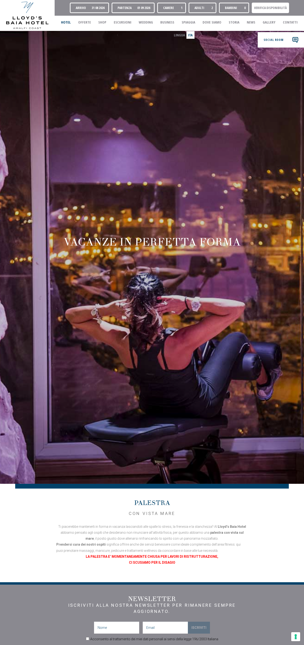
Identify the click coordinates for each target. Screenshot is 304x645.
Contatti (290, 22)
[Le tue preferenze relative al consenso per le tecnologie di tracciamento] (295, 636)
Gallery (269, 22)
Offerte (84, 22)
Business (167, 22)
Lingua (179, 35)
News (251, 22)
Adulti (199, 7)
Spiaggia (188, 22)
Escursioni (122, 22)
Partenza (125, 7)
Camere (168, 7)
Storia (234, 22)
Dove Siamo (212, 22)
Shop (102, 22)
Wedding (146, 22)
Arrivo (81, 7)
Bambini (231, 7)
